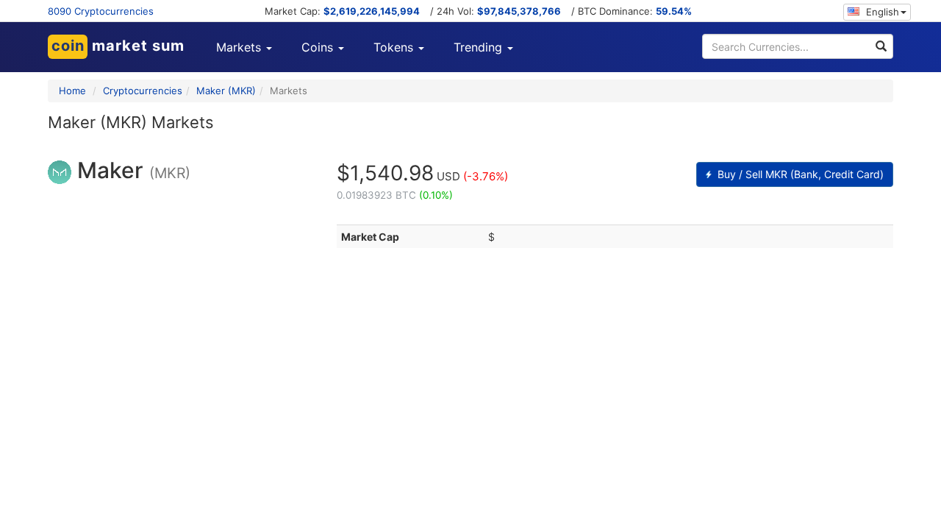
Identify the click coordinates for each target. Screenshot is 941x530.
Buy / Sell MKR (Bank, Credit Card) (799, 174)
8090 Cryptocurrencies (101, 11)
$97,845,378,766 (519, 11)
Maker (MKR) (226, 90)
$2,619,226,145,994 (371, 11)
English (881, 12)
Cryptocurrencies (142, 90)
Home (72, 90)
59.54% (674, 11)
